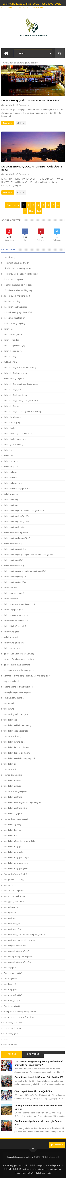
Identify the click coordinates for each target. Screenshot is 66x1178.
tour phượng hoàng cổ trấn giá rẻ (17, 962)
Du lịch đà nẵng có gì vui (14, 378)
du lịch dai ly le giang (12, 417)
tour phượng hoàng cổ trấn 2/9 (16, 951)
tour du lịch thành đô (12, 835)
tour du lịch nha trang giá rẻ (15, 808)
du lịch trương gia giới (12, 648)
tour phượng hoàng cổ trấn (15, 946)
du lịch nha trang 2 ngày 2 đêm (16, 522)
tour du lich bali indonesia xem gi (17, 725)
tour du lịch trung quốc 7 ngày (16, 858)
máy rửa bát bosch (11, 681)
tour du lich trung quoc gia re (16, 863)
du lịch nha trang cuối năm (15, 549)
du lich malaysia (10, 472)
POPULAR (12, 1054)
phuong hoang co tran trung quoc (18, 687)
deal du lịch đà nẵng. (12, 301)
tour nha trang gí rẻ (12, 924)
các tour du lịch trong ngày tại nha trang (20, 274)
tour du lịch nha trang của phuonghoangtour (23, 802)
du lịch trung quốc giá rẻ (14, 643)
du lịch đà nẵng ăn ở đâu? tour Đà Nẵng (20, 367)
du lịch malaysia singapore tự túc (17, 489)
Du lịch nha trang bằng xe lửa (16, 533)
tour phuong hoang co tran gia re (18, 957)
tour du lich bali (10, 720)
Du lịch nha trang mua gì (14, 566)
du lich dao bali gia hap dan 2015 (18, 434)
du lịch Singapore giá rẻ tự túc (16, 615)
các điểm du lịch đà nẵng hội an (16, 263)
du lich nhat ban (10, 588)
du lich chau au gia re (12, 351)
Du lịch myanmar (11, 494)
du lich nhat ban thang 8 (14, 593)
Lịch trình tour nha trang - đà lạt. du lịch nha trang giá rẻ (27, 676)
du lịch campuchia (11, 340)
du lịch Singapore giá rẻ (13, 610)
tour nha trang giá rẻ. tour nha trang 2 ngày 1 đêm (25, 935)
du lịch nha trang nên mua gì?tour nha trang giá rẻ (25, 571)
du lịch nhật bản (34, 1169)
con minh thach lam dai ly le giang (18, 285)
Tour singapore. (10, 979)
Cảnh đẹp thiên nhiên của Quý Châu (33, 1091)
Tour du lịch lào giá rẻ (13, 775)
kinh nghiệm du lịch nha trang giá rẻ (18, 670)
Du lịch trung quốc (11, 637)
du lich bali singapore (13, 334)
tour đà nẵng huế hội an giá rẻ (16, 714)
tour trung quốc (10, 990)
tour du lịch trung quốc (13, 852)
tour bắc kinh (9, 703)
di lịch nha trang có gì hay (14, 323)
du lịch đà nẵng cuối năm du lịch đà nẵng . (21, 384)
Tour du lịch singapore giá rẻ (16, 819)
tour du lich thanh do (12, 830)
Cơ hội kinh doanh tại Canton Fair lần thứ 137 (38, 1077)
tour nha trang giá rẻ (12, 929)
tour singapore (10, 968)
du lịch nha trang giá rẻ (13, 560)
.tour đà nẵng (9, 257)
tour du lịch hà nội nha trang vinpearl (19, 758)
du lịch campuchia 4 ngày (14, 345)
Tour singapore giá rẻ (13, 973)
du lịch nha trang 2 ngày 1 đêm (16, 516)
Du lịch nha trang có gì (13, 544)
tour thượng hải (10, 984)
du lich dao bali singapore (14, 439)
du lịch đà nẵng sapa (12, 406)
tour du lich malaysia (12, 780)
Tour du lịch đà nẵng (12, 736)
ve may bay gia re (11, 1034)
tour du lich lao (10, 764)
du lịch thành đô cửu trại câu (15, 626)
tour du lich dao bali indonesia (16, 747)
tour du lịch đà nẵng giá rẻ (14, 742)
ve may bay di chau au (13, 1023)
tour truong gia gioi (12, 1001)
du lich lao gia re (10, 461)
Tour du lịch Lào (10, 769)
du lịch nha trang (11, 505)
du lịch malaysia (10, 478)
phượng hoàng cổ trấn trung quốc (17, 692)
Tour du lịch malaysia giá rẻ (15, 791)
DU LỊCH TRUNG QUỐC (43, 4)
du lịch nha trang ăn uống (14, 527)
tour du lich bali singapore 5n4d (17, 731)
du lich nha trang (11, 500)
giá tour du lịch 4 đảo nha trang (17, 665)
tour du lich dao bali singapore (17, 753)
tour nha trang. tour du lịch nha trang (19, 940)
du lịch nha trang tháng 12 (15, 577)
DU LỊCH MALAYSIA (15, 8)
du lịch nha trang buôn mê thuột (17, 538)
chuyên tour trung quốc (13, 279)
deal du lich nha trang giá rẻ (15, 307)
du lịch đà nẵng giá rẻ (12, 389)
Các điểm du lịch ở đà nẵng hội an (17, 268)
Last (39, 211)
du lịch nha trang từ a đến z (15, 582)
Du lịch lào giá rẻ (10, 467)
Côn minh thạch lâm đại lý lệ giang (18, 290)
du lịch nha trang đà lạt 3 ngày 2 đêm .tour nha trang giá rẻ (28, 555)
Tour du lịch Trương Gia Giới (15, 874)
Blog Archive (33, 1054)
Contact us (58, 1145)
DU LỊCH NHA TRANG (35, 8)
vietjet (6, 1039)
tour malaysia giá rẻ (12, 907)
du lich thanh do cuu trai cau (16, 621)
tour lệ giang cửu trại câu (14, 902)
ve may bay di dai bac (13, 1028)
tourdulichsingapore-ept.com (20, 1157)
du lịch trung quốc (10, 1165)
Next (31, 211)
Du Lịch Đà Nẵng (10, 362)
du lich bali (8, 329)
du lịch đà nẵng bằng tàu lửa (15, 373)
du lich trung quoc (11, 632)
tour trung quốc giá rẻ (13, 995)
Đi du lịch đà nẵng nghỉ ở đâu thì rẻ (18, 312)
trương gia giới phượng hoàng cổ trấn (19, 1017)
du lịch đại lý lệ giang (12, 423)
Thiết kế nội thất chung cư (14, 698)
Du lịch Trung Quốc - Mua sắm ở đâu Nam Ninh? (30, 100)
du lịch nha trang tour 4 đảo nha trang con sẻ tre (24, 511)
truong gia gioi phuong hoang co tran (20, 1012)
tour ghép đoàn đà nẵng (13, 880)
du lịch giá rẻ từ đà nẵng (13, 445)
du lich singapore (11, 599)
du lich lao (8, 450)
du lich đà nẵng (10, 356)
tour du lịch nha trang (13, 797)
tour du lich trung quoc (13, 846)
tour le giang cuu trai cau (14, 896)
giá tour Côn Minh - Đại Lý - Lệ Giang (19, 659)
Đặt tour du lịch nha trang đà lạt (17, 296)
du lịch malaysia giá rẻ (13, 483)
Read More (8, 123)
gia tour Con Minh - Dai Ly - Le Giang (19, 654)
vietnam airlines (10, 1045)
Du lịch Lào (8, 456)
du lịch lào (23, 1165)
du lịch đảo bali (19, 1169)
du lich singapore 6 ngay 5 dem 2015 (19, 604)
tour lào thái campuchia (14, 891)
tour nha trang (10, 918)
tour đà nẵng (9, 709)
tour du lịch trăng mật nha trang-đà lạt (19, 841)
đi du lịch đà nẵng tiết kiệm (14, 318)
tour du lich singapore (13, 813)
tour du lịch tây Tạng (12, 824)
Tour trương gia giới (12, 1006)
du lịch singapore (52, 1165)
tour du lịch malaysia (12, 786)
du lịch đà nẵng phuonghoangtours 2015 (21, 400)
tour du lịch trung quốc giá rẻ (16, 869)
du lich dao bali (10, 428)
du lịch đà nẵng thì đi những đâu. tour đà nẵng (22, 412)
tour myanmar (10, 913)
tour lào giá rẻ (10, 885)
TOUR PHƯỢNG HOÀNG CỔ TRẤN (16, 4)
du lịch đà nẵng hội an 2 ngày (16, 395)
